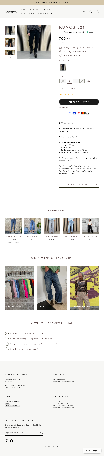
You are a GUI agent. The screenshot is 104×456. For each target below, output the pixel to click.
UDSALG (46, 9)
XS (63, 81)
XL (88, 81)
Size (61, 77)
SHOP (24, 9)
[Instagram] (6, 440)
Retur (7, 403)
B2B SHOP (57, 401)
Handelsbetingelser (13, 401)
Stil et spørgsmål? (79, 184)
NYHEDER (34, 9)
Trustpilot (63, 107)
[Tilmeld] (41, 432)
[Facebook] (11, 440)
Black (63, 67)
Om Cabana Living (12, 405)
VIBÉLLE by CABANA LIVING (37, 14)
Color (65, 61)
